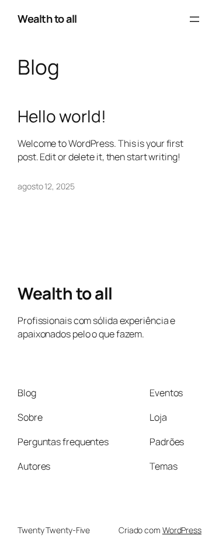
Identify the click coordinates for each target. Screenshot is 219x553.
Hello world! (62, 116)
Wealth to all (47, 19)
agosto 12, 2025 (46, 186)
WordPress (181, 530)
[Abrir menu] (194, 19)
